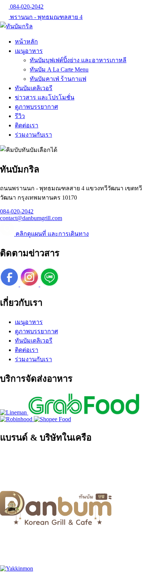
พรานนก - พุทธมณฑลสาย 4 (46, 17)
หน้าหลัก (26, 41)
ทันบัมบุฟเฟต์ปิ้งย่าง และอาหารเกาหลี (78, 60)
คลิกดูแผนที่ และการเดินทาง (51, 234)
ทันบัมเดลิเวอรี (33, 88)
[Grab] (84, 412)
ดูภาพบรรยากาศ (36, 107)
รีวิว (20, 116)
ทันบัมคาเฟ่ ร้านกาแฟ (58, 79)
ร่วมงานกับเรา (33, 134)
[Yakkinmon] (16, 568)
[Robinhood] (17, 419)
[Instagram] (30, 284)
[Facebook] (10, 284)
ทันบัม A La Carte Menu (59, 69)
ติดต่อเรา (26, 125)
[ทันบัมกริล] (16, 26)
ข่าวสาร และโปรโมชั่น (44, 97)
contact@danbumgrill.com (31, 218)
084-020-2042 (26, 6)
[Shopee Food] (52, 419)
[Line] (49, 284)
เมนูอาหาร (29, 51)
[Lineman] (14, 412)
